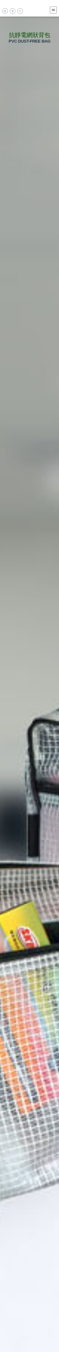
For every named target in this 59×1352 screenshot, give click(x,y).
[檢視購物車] (12, 11)
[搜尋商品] (20, 11)
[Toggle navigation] (53, 10)
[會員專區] (5, 11)
